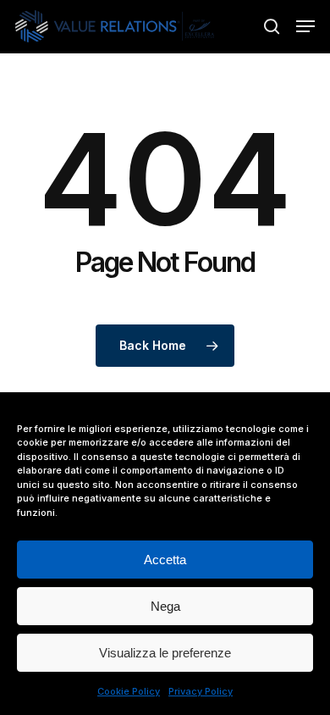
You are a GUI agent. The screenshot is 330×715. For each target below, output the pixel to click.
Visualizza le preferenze (165, 653)
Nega (165, 606)
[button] (305, 26)
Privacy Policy (200, 691)
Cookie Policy (128, 691)
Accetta (165, 559)
